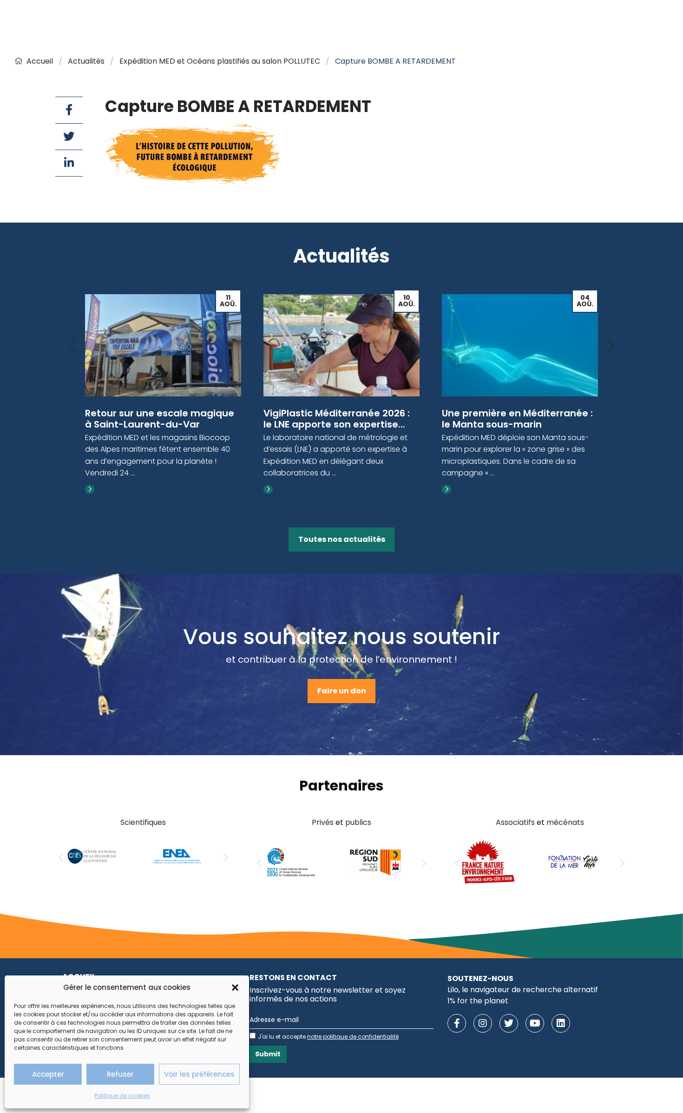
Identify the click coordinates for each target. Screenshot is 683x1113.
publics (358, 822)
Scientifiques (143, 822)
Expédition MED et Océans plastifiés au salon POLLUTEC (219, 61)
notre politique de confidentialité (353, 1037)
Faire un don (341, 690)
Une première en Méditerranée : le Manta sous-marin (517, 419)
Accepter (48, 1074)
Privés (323, 822)
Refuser (120, 1074)
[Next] (610, 346)
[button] (235, 987)
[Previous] (73, 346)
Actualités (86, 61)
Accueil (39, 61)
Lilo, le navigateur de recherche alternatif (522, 989)
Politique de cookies (122, 1096)
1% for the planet (477, 1000)
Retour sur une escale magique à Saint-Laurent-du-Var (159, 419)
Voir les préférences (199, 1074)
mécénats (565, 822)
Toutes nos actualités (341, 539)
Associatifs (515, 822)
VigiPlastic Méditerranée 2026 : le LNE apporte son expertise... (336, 419)
